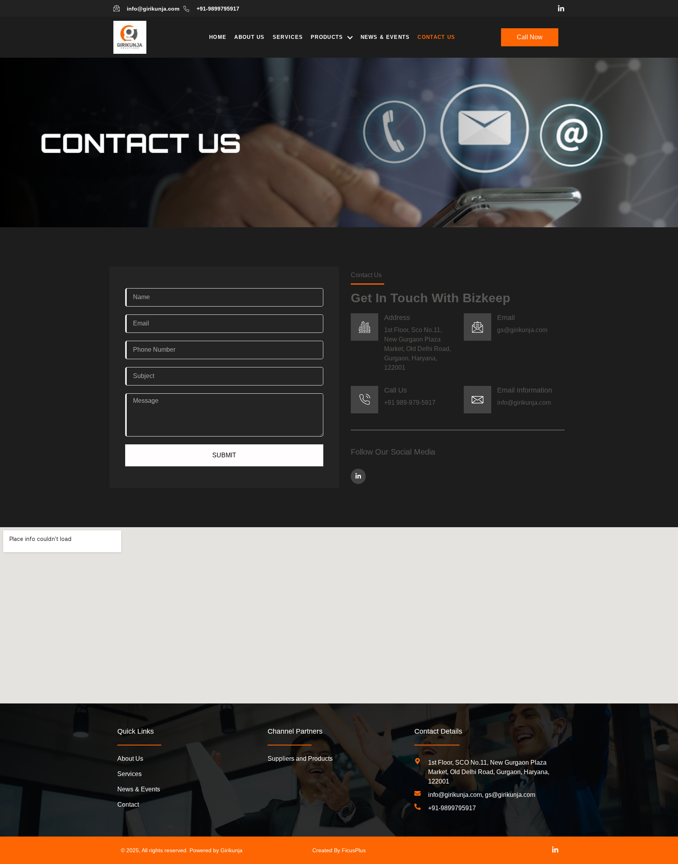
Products (327, 37)
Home (217, 37)
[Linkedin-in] (561, 8)
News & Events (385, 37)
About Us (249, 37)
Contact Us (436, 37)
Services (288, 37)
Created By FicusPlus (339, 850)
